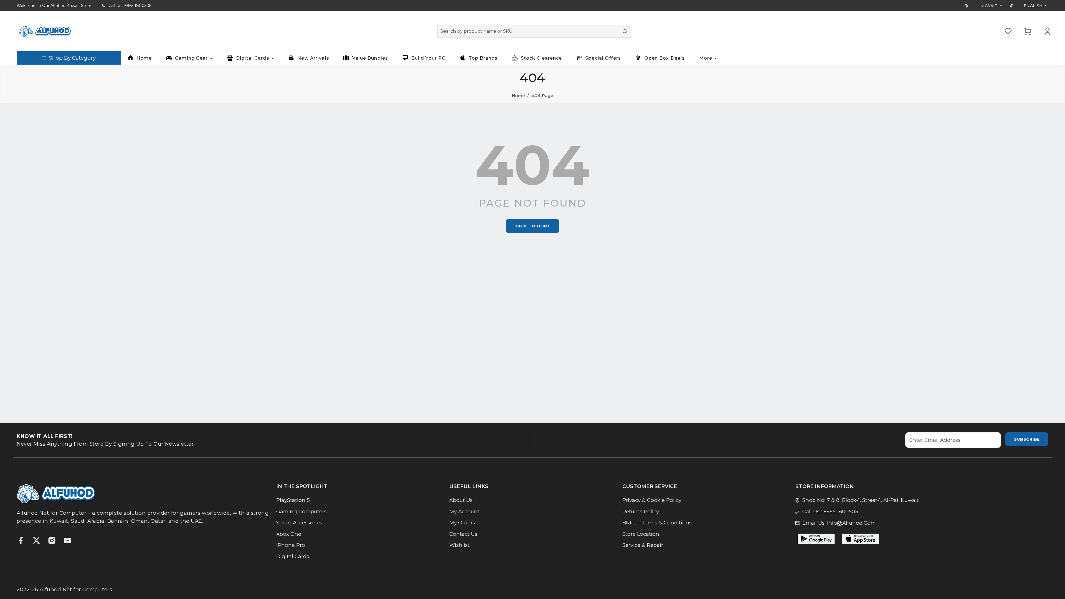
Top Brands (483, 58)
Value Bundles (370, 58)
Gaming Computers (301, 511)
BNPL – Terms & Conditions (657, 522)
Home (144, 58)
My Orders (462, 522)
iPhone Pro (290, 545)
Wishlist (459, 545)
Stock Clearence (541, 58)
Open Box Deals (664, 58)
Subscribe (1027, 439)
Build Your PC (428, 58)
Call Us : (129, 5)
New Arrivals (313, 58)
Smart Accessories (299, 522)
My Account (464, 511)
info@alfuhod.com (851, 523)
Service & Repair (642, 545)
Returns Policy (640, 511)
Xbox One (288, 534)
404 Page (542, 95)
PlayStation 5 (293, 500)
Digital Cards (292, 556)
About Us (461, 500)
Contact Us (463, 534)
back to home (532, 226)
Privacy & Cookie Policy (651, 500)
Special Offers (603, 58)
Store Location (640, 534)
